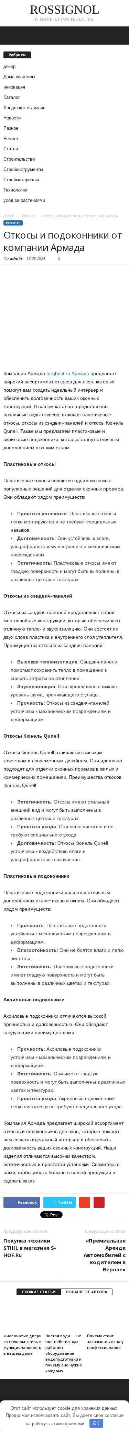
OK (96, 1423)
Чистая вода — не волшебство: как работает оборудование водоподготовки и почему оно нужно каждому (63, 1353)
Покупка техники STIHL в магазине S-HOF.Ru (29, 1247)
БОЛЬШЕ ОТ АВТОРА (86, 1291)
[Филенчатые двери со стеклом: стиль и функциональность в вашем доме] (22, 1316)
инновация (14, 87)
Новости (12, 117)
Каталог (11, 97)
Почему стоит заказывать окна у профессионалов (105, 1341)
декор (9, 66)
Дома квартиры (19, 76)
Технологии (15, 190)
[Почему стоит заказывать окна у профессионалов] (106, 1316)
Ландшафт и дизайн (24, 107)
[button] (118, 35)
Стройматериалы (21, 179)
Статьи (10, 148)
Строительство (19, 159)
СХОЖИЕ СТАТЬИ (39, 1291)
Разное (10, 128)
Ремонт (11, 138)
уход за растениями (24, 200)
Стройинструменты (23, 169)
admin (16, 258)
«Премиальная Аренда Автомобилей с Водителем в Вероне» (105, 1255)
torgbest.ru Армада (67, 373)
